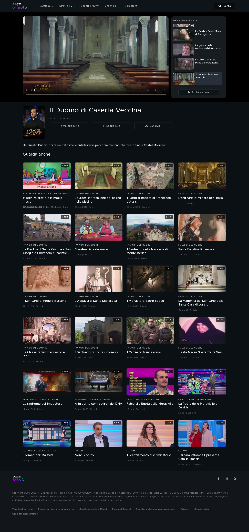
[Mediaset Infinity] (19, 6)
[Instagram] (226, 478)
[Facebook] (218, 478)
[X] (235, 478)
